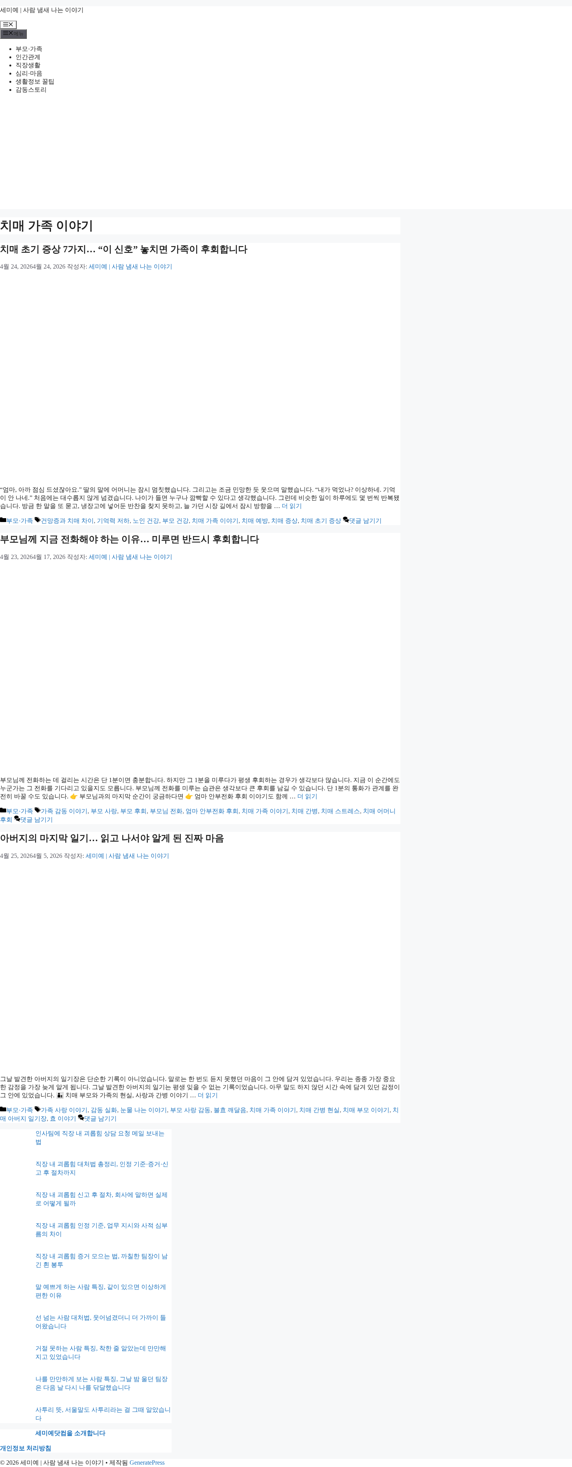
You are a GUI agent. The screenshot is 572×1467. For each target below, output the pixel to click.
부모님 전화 (166, 811)
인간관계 (28, 57)
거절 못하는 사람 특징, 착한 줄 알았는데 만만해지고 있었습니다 (100, 1352)
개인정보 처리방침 (25, 1448)
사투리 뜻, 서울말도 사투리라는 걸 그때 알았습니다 (103, 1414)
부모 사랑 (104, 811)
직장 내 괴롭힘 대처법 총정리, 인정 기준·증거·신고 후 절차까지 (101, 1168)
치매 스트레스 (340, 811)
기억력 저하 (113, 520)
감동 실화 (104, 1110)
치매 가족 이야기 (215, 520)
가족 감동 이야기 (64, 811)
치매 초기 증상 (321, 520)
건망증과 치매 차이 (67, 520)
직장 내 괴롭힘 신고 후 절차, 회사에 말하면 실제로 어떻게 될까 (101, 1199)
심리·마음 (29, 73)
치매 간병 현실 (319, 1110)
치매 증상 (284, 520)
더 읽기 (292, 506)
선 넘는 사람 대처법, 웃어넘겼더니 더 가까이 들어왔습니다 (100, 1321)
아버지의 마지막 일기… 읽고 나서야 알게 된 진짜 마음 (112, 838)
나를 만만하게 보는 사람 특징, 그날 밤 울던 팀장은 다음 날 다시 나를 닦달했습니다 (101, 1383)
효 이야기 (63, 1118)
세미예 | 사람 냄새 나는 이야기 (42, 10)
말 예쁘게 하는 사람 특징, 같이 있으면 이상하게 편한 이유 (100, 1291)
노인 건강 (146, 520)
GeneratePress (147, 1462)
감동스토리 (31, 89)
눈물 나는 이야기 (143, 1110)
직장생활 (28, 65)
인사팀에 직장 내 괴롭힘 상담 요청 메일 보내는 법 (100, 1137)
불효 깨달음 (230, 1110)
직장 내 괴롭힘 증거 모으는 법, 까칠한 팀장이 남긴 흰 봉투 (101, 1260)
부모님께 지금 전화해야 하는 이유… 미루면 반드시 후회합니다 (129, 539)
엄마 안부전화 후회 (212, 811)
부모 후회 (133, 811)
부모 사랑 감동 (190, 1110)
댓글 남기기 (365, 520)
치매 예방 (255, 520)
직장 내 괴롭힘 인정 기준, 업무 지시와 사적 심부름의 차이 (101, 1229)
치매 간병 (304, 811)
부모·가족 (29, 48)
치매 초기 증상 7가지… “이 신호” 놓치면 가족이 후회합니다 (123, 249)
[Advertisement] (286, 154)
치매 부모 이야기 (366, 1110)
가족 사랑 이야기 (64, 1110)
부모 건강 (175, 520)
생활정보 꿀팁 (35, 81)
